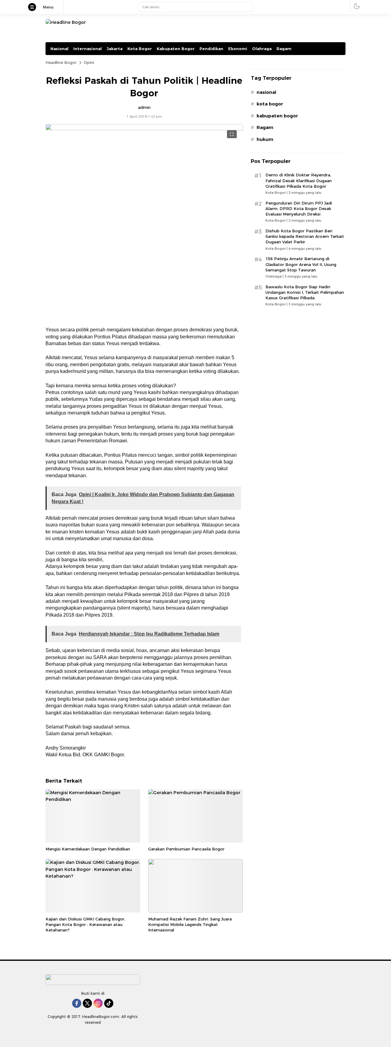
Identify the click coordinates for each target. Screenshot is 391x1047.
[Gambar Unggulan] (144, 128)
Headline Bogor (61, 62)
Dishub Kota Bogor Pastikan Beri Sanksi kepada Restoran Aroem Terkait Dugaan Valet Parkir (304, 236)
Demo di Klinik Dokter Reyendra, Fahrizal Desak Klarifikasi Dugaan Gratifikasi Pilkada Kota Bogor (298, 180)
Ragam (265, 127)
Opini (89, 62)
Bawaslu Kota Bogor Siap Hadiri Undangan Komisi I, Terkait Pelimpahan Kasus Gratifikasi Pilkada (304, 292)
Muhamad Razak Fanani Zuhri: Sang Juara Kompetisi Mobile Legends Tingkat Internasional (190, 924)
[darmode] (357, 6)
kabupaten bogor (277, 116)
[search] (246, 7)
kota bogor (270, 104)
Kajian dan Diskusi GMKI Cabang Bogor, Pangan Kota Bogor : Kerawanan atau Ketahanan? (85, 924)
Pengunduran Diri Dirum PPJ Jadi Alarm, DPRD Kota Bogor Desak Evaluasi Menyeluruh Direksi (298, 208)
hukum (265, 139)
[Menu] (35, 7)
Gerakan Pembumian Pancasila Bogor (186, 848)
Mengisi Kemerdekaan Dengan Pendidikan (88, 848)
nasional (266, 92)
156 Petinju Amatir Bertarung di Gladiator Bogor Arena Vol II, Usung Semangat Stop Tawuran (300, 264)
